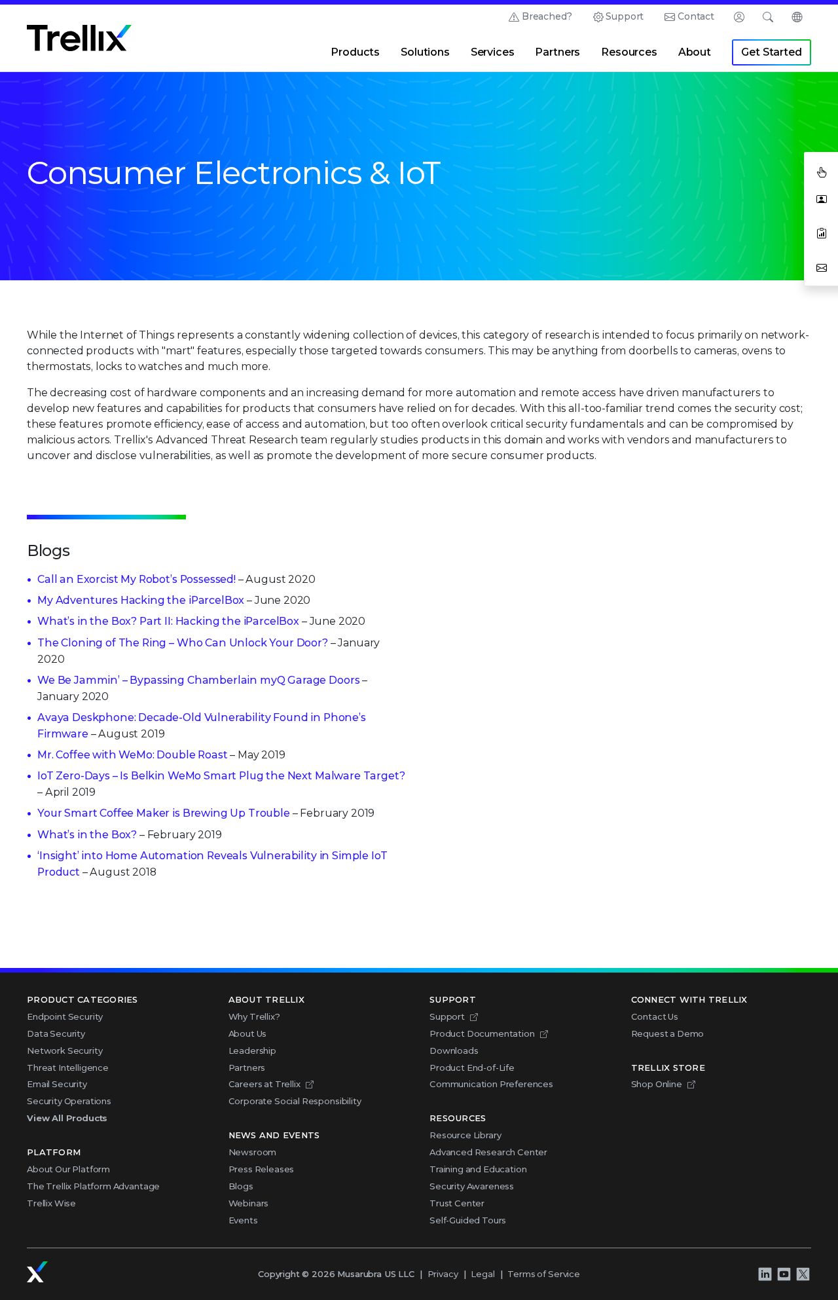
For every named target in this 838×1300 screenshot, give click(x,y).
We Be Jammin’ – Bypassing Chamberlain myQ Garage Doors (198, 680)
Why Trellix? (254, 1016)
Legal (482, 1274)
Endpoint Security (65, 1016)
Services (493, 52)
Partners (557, 52)
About (694, 52)
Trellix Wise (51, 1203)
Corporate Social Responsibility (294, 1101)
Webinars (248, 1203)
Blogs (240, 1186)
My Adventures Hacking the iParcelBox (140, 600)
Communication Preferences (491, 1084)
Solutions (425, 52)
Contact (696, 16)
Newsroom (252, 1152)
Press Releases (261, 1169)
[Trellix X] (802, 1274)
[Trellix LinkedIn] (764, 1274)
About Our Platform (68, 1169)
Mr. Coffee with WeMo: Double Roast (132, 755)
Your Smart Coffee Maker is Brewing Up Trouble (163, 813)
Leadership (252, 1050)
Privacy (443, 1274)
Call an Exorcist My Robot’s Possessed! (136, 579)
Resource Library (465, 1135)
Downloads (454, 1050)
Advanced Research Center (488, 1152)
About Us (247, 1033)
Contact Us (654, 1016)
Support (625, 16)
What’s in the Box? (87, 834)
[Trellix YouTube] (783, 1274)
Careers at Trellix (264, 1084)
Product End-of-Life (472, 1067)
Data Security (56, 1033)
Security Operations (69, 1101)
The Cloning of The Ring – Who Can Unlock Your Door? (182, 643)
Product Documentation (482, 1033)
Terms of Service (543, 1274)
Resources (629, 52)
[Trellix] (37, 1271)
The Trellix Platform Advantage (93, 1186)
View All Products (67, 1118)
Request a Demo (667, 1033)
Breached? (547, 16)
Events (243, 1220)
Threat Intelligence (68, 1067)
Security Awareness (471, 1186)
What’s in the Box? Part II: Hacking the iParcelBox (168, 621)
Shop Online (656, 1084)
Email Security (57, 1084)
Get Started (771, 52)
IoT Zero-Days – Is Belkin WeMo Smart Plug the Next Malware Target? (221, 776)
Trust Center (456, 1203)
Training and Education (477, 1169)
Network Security (64, 1050)
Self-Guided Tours (467, 1220)
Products (355, 52)
